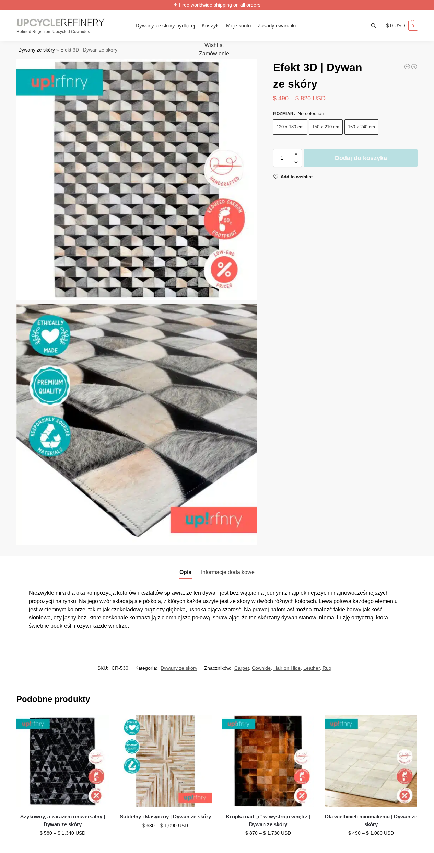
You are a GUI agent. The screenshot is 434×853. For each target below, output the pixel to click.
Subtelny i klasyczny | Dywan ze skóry (165, 816)
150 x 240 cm (361, 127)
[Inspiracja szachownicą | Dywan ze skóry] (414, 66)
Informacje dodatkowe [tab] (228, 572)
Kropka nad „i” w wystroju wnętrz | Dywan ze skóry (268, 820)
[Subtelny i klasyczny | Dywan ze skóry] (165, 761)
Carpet (241, 668)
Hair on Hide (287, 668)
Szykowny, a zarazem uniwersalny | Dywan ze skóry (62, 820)
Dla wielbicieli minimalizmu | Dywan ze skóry (371, 820)
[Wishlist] (98, 725)
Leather (311, 668)
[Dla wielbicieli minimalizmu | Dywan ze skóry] (371, 761)
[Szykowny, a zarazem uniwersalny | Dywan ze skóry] (62, 761)
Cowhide (261, 668)
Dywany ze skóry (36, 50)
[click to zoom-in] (136, 179)
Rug (326, 668)
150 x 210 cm (325, 127)
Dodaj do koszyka (361, 158)
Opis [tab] (185, 572)
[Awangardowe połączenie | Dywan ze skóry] (407, 66)
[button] (402, 25)
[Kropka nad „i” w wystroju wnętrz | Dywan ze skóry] (268, 761)
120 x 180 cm (290, 127)
